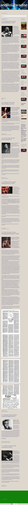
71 (24, 124)
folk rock (5, 178)
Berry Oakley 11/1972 (8, 104)
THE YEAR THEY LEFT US (7, 5)
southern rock (9, 134)
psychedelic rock (22, 138)
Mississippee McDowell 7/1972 (10, 234)
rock (25, 138)
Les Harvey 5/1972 (7, 447)
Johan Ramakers (10, 414)
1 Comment (13, 102)
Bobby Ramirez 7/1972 (8, 183)
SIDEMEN (3, 8)
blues (25, 128)
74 (25, 124)
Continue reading (4, 438)
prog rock (23, 137)
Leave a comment (14, 21)
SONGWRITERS (6, 441)
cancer (22, 130)
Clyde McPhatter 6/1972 (8, 416)
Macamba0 (10, 21)
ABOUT (23, 2)
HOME (2, 5)
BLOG (25, 2)
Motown (6, 442)
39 (4, 442)
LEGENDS (13, 5)
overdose (7, 178)
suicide (22, 141)
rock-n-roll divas (23, 139)
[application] (23, 46)
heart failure (24, 134)
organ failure (8, 442)
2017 (22, 128)
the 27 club (5, 486)
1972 (3, 134)
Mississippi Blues (6, 411)
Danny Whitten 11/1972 (8, 23)
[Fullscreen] (26, 47)
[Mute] (25, 47)
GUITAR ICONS (17, 5)
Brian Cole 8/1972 (7, 139)
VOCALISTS (21, 5)
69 (23, 124)
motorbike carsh (6, 134)
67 (22, 124)
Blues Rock (22, 129)
